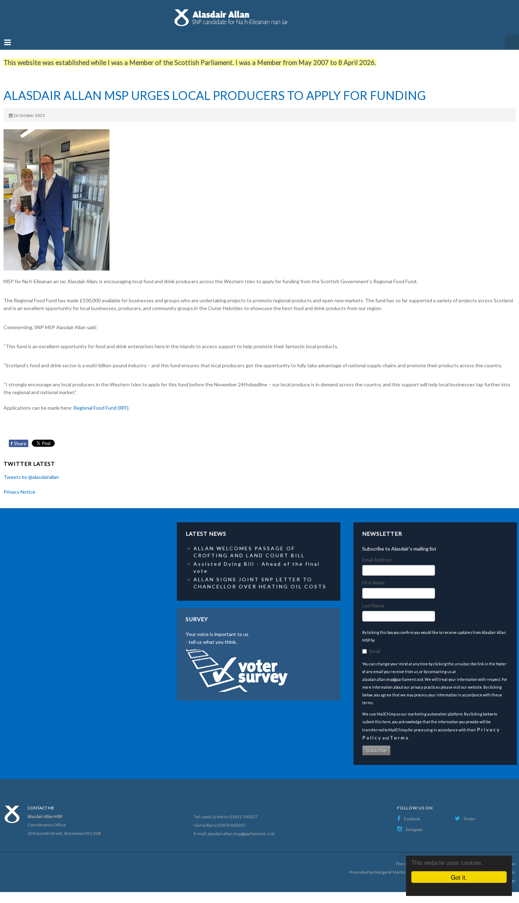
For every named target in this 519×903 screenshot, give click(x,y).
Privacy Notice (19, 485)
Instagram (414, 822)
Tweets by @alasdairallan (31, 470)
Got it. (459, 877)
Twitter (469, 812)
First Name (373, 575)
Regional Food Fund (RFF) (101, 401)
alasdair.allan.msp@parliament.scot (241, 826)
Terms (399, 730)
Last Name (373, 598)
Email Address (377, 553)
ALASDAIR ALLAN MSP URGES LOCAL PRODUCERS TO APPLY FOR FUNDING (215, 88)
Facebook (412, 812)
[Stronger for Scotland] (259, 14)
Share (18, 436)
